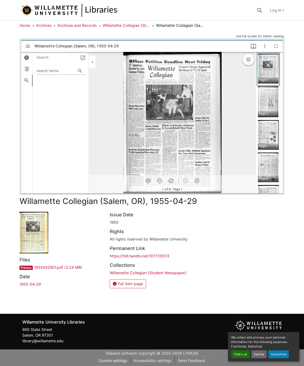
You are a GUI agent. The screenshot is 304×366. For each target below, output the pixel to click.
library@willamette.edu (42, 340)
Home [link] (24, 25)
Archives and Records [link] (77, 25)
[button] (84, 10)
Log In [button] (276, 10)
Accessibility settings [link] (152, 360)
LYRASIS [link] (190, 353)
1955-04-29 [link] (30, 284)
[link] (61, 267)
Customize (278, 354)
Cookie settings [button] (113, 360)
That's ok (240, 354)
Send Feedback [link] (191, 360)
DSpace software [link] (121, 353)
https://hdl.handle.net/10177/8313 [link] (139, 256)
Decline (259, 354)
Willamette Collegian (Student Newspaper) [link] (126, 25)
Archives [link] (44, 25)
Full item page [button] (130, 283)
